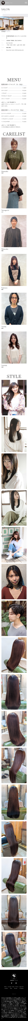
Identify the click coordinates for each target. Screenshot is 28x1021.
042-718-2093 (9, 43)
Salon (13, 986)
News (5, 986)
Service (16, 986)
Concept (9, 986)
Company (21, 988)
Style (11, 988)
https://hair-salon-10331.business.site (15, 50)
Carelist (6, 988)
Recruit (15, 988)
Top (1, 11)
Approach (21, 986)
